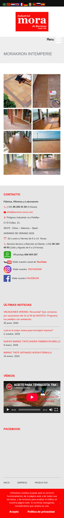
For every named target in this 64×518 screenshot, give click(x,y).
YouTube (42, 262)
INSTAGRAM (35, 269)
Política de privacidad (41, 511)
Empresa (22, 483)
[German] (26, 4)
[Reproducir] (8, 409)
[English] (17, 4)
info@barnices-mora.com (20, 212)
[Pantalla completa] (56, 409)
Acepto (14, 511)
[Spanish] (43, 4)
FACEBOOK (33, 278)
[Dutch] (13, 4)
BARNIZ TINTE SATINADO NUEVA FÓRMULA (28, 352)
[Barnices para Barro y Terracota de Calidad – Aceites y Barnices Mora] (32, 21)
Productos (41, 483)
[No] (60, 503)
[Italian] (30, 4)
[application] (32, 397)
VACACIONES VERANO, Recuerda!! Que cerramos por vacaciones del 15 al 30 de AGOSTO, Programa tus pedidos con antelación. (30, 316)
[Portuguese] (34, 4)
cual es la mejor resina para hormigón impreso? (28, 330)
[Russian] (39, 4)
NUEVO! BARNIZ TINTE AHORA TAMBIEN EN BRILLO (32, 341)
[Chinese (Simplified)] (9, 4)
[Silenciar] (51, 409)
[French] (22, 4)
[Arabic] (4, 4)
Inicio (7, 483)
